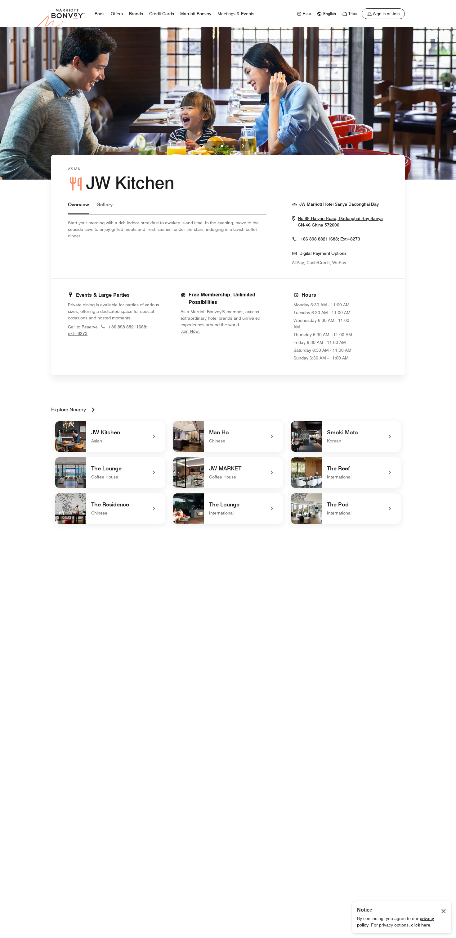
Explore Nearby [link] (68, 410)
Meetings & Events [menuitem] (235, 13)
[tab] (78, 207)
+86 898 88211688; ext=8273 (329, 238)
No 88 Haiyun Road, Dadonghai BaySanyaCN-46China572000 (343, 222)
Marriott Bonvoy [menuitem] (195, 13)
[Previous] (213, 146)
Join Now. (211, 331)
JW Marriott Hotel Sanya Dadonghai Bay (339, 204)
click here (420, 924)
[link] (303, 13)
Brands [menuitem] (136, 13)
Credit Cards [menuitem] (161, 13)
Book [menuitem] (100, 13)
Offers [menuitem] (117, 13)
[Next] (243, 146)
